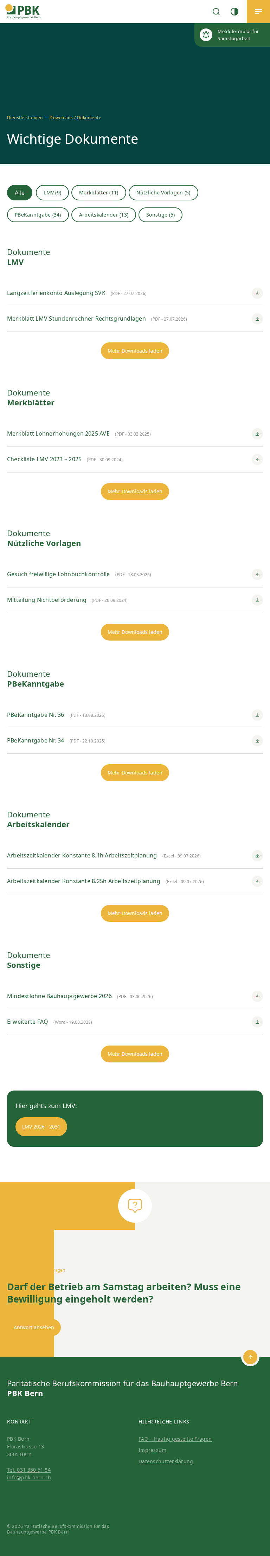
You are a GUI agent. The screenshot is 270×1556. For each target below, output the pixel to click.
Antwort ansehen (34, 1327)
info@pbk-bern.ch (29, 1477)
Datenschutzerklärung (166, 1461)
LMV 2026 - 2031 (41, 1126)
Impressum (153, 1450)
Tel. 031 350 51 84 (29, 1469)
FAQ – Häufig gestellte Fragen (175, 1438)
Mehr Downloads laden (135, 350)
